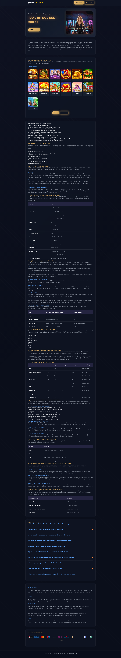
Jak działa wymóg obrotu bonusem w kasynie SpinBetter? (47, 546)
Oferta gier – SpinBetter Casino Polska (38, 125)
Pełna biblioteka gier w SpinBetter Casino (39, 123)
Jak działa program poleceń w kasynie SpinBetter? (44, 563)
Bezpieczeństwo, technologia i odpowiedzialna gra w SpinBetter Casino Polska (49, 139)
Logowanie (89, 2)
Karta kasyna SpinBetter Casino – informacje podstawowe (44, 127)
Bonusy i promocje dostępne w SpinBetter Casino (41, 128)
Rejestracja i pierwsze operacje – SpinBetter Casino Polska (44, 135)
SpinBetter (35, 3)
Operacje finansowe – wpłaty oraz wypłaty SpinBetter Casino (44, 132)
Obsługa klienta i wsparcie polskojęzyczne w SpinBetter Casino (45, 140)
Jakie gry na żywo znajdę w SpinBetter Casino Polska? (45, 568)
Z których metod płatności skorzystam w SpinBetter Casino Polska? (50, 540)
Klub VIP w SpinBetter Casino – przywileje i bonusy (42, 137)
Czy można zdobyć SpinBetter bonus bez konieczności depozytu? (49, 535)
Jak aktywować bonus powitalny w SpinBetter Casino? (45, 529)
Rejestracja (79, 2)
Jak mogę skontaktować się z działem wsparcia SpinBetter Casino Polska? (52, 574)
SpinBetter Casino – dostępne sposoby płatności (41, 134)
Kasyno (56, 112)
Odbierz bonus (34, 30)
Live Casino (64, 112)
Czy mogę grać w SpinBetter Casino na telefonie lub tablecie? (48, 551)
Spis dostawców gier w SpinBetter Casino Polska (41, 130)
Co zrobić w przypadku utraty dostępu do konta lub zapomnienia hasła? (51, 557)
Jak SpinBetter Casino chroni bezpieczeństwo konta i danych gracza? (50, 524)
